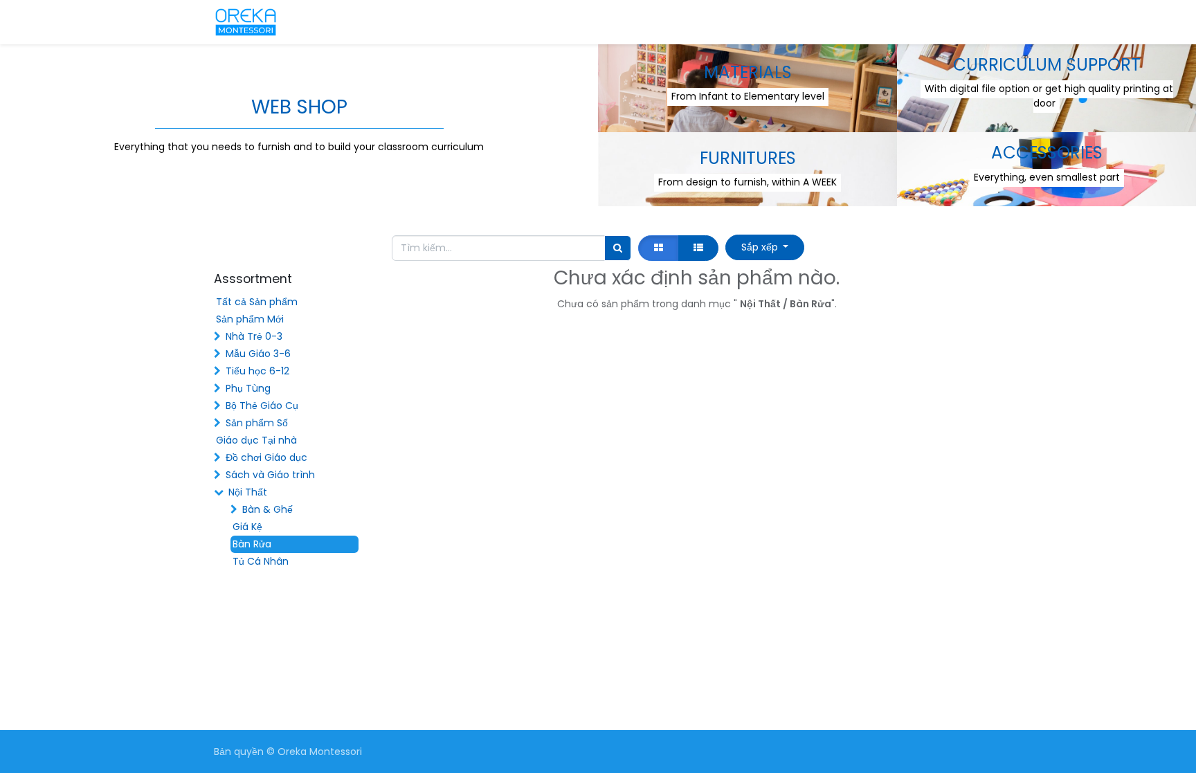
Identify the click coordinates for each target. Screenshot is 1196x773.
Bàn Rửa (252, 544)
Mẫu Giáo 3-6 (258, 354)
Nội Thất (247, 492)
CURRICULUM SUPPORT (1047, 65)
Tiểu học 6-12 (257, 371)
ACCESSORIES (1047, 152)
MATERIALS (748, 72)
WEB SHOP (299, 106)
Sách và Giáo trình (270, 475)
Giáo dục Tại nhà (256, 440)
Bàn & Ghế (267, 509)
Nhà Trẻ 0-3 (254, 336)
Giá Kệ (247, 527)
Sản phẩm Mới (250, 319)
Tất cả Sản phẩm (257, 302)
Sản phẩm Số (257, 423)
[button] (764, 247)
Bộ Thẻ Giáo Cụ (262, 405)
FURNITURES (748, 158)
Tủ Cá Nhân (261, 561)
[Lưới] (658, 248)
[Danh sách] (698, 248)
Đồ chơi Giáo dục (266, 457)
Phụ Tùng (248, 388)
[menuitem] (341, 22)
